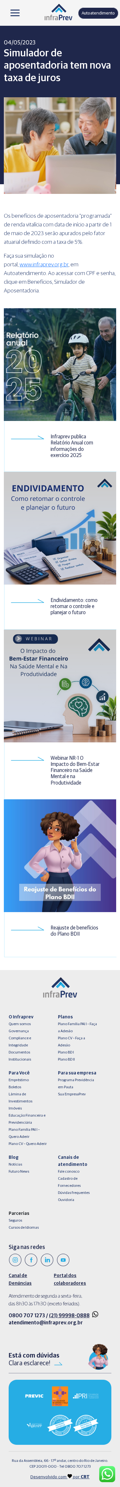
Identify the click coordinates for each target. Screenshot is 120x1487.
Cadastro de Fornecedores (69, 1182)
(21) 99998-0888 (69, 1315)
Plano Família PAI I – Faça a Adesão (77, 1027)
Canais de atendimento (72, 1161)
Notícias (15, 1165)
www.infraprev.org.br (44, 265)
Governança (19, 1031)
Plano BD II (66, 1060)
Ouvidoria (66, 1200)
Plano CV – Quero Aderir (28, 1144)
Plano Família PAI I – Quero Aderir (24, 1133)
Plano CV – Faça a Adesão (71, 1041)
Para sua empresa (77, 1073)
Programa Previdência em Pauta (76, 1083)
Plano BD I (66, 1052)
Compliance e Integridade (20, 1041)
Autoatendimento (98, 13)
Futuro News (19, 1172)
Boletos (15, 1087)
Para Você (19, 1073)
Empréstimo (19, 1080)
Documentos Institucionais (20, 1056)
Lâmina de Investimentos (20, 1097)
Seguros (15, 1221)
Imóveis (15, 1108)
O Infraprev (21, 1017)
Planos (65, 1017)
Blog (14, 1157)
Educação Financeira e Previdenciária (27, 1119)
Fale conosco (68, 1172)
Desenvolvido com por (60, 1477)
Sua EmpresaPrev (72, 1094)
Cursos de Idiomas (24, 1228)
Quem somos (20, 1024)
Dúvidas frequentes (74, 1193)
